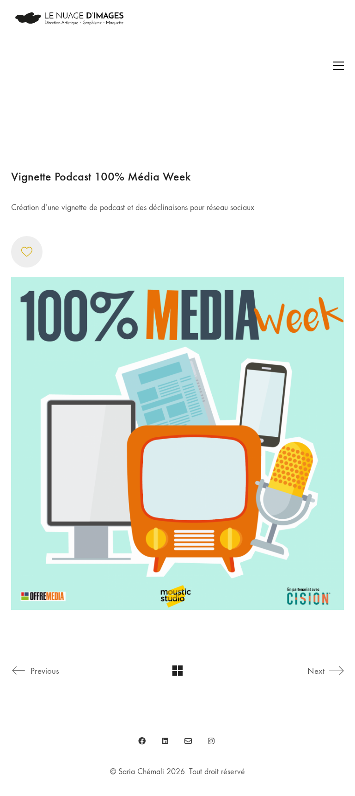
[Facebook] (142, 741)
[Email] (188, 741)
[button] (338, 65)
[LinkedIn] (165, 741)
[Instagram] (211, 741)
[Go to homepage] (69, 66)
